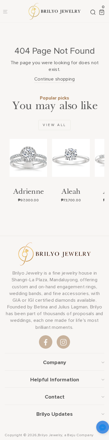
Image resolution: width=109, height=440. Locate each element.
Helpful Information (54, 379)
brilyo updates (54, 414)
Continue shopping (54, 79)
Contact (55, 397)
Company (54, 362)
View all (54, 125)
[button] (102, 428)
